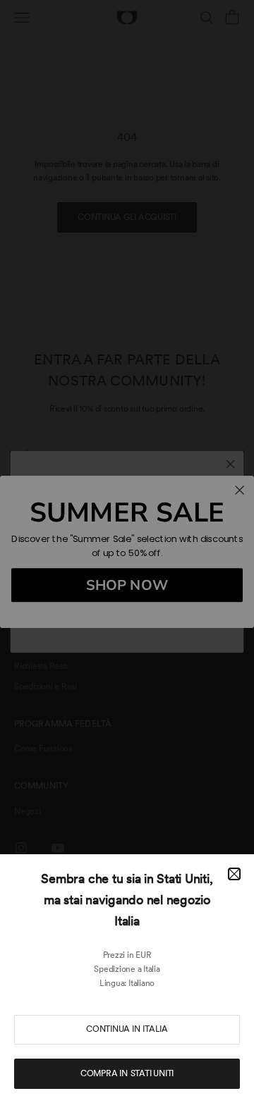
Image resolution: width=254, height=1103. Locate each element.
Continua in (127, 1029)
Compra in (127, 1073)
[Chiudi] (234, 874)
